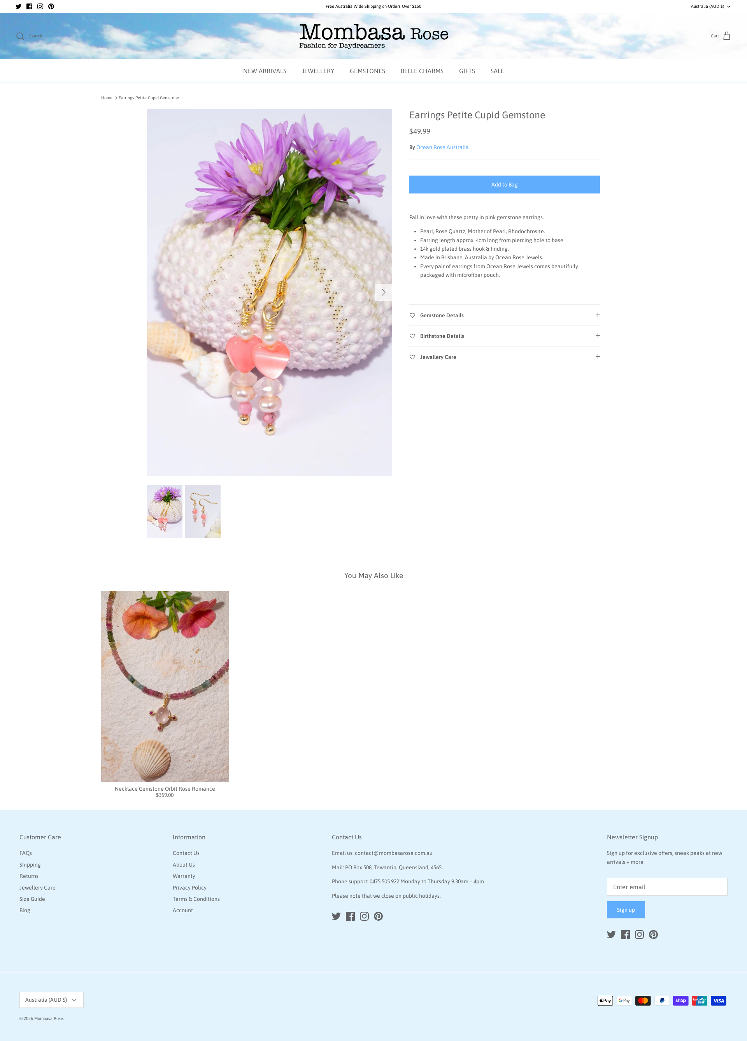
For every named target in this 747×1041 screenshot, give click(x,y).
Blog (24, 910)
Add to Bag (504, 184)
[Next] (383, 292)
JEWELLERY (318, 70)
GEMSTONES (367, 70)
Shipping (30, 865)
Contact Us (186, 853)
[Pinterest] (51, 6)
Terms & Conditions (196, 899)
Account (183, 910)
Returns (29, 876)
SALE (497, 70)
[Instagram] (40, 6)
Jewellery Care (37, 887)
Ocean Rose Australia (442, 147)
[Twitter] (18, 6)
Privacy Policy (190, 887)
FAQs (25, 853)
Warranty (184, 876)
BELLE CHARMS (422, 70)
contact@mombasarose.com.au (394, 853)
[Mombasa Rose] (374, 36)
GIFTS (467, 70)
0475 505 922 (384, 881)
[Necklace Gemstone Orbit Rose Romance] (165, 686)
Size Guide (32, 899)
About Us (184, 865)
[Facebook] (29, 6)
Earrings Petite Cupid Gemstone (149, 97)
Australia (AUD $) (707, 6)
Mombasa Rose (48, 1018)
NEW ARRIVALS (264, 70)
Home (106, 97)
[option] (269, 293)
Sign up (626, 910)
